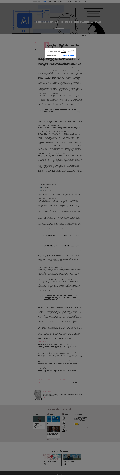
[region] (60, 53)
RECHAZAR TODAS (64, 55)
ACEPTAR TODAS (71, 55)
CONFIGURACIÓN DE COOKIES (51, 55)
